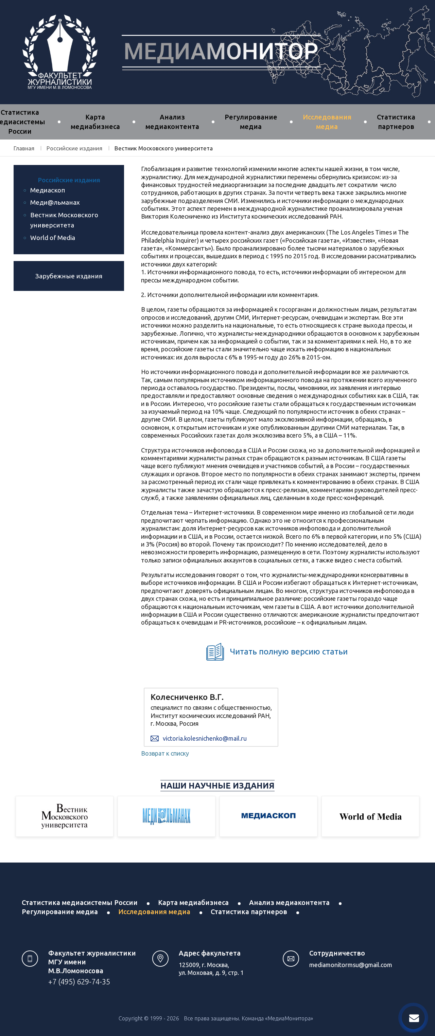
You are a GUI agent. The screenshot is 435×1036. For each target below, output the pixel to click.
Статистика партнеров (249, 911)
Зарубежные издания (68, 276)
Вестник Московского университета (64, 220)
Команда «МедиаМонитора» (277, 1018)
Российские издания (74, 148)
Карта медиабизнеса (193, 902)
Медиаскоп (47, 190)
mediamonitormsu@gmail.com (350, 964)
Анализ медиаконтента (289, 902)
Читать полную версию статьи (289, 651)
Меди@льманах (55, 202)
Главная (24, 148)
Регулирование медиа (60, 911)
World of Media (52, 237)
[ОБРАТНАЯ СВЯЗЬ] (413, 1017)
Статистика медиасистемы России (80, 902)
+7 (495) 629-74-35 (79, 981)
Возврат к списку (165, 753)
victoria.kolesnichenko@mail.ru (205, 738)
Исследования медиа (154, 911)
